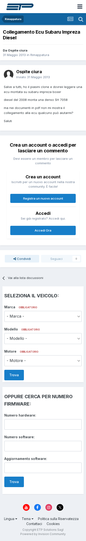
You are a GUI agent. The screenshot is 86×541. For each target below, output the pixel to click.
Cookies (53, 524)
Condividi (23, 259)
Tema (27, 519)
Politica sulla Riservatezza (58, 519)
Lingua (9, 519)
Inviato (33, 77)
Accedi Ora (43, 230)
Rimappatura (39, 55)
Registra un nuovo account (43, 198)
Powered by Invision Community (43, 534)
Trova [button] (14, 375)
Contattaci (34, 524)
